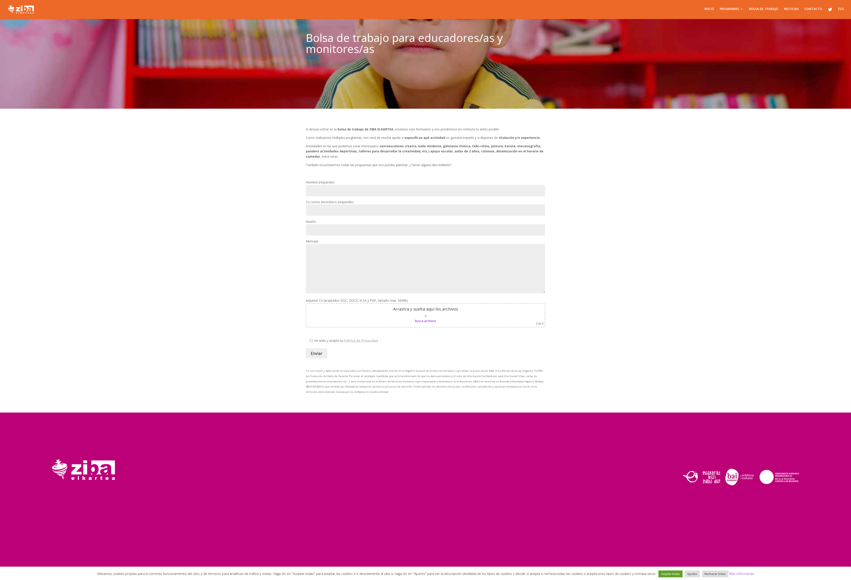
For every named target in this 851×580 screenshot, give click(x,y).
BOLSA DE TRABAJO (763, 9)
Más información (741, 573)
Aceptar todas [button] (670, 574)
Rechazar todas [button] (715, 574)
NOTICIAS (791, 9)
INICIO (709, 9)
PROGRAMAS (729, 9)
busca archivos (425, 321)
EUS (841, 9)
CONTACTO (813, 9)
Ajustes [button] (692, 574)
